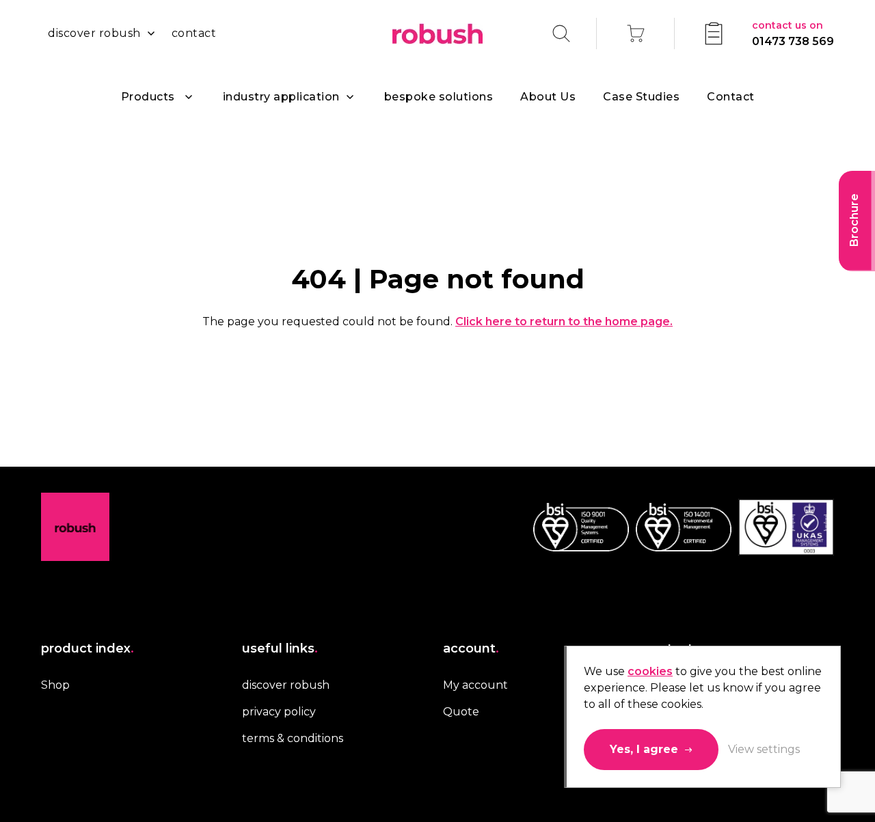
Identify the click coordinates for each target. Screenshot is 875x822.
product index (87, 648)
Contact (731, 96)
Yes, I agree (644, 749)
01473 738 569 (793, 33)
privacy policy (279, 711)
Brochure (854, 220)
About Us (548, 96)
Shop (55, 685)
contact (194, 33)
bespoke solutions (439, 96)
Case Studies (641, 96)
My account (475, 685)
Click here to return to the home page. (564, 321)
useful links (280, 648)
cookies (650, 671)
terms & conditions (292, 738)
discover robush (94, 33)
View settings (764, 749)
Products (148, 96)
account (471, 648)
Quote (461, 711)
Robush (437, 33)
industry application (281, 96)
